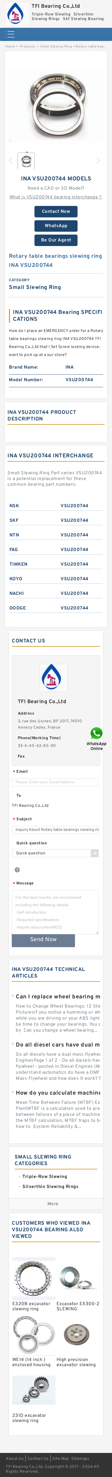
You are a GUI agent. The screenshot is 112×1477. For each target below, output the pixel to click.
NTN (14, 535)
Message (23, 883)
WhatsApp (56, 226)
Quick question (31, 843)
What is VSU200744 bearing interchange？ (56, 197)
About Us (15, 1458)
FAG (13, 550)
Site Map (60, 1458)
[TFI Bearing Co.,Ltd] (17, 13)
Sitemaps (80, 1458)
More (53, 1204)
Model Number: (26, 380)
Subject (22, 819)
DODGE (17, 608)
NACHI (16, 594)
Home (10, 46)
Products (28, 46)
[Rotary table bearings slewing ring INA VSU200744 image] (56, 105)
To (18, 795)
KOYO (16, 579)
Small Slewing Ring (56, 46)
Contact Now (56, 212)
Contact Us (38, 1458)
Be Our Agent (56, 240)
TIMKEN (18, 564)
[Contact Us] (97, 738)
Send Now (43, 939)
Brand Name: (23, 367)
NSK (14, 506)
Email (20, 772)
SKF (14, 521)
